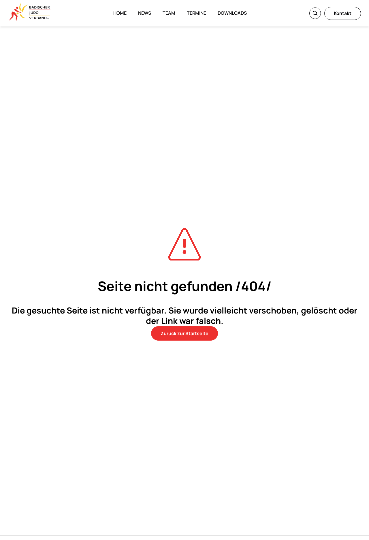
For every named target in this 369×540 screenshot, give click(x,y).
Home (120, 13)
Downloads (232, 13)
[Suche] (315, 13)
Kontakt (342, 13)
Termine (196, 13)
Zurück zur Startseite (184, 333)
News (144, 13)
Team (169, 13)
